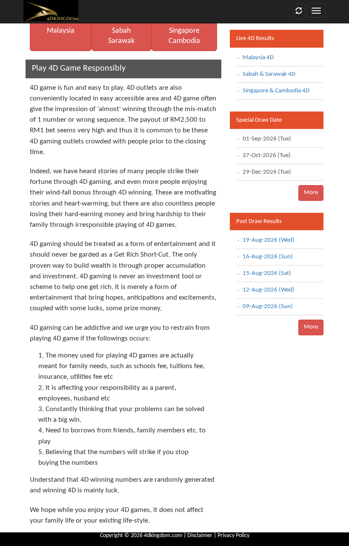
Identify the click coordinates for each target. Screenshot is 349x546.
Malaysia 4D (258, 57)
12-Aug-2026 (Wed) (269, 290)
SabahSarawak (121, 36)
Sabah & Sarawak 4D (269, 74)
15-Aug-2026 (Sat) (267, 273)
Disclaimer (199, 535)
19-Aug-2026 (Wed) (269, 240)
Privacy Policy (233, 535)
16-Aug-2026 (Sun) (268, 257)
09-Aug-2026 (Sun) (268, 306)
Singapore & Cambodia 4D (276, 91)
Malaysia (60, 31)
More (311, 192)
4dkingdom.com (163, 535)
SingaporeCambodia (184, 36)
